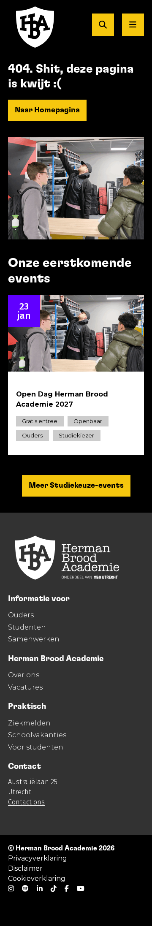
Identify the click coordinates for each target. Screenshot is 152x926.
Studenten (27, 627)
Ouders (21, 615)
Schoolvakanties (37, 735)
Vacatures (25, 687)
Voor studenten (35, 747)
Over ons (23, 675)
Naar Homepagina (47, 110)
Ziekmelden (29, 723)
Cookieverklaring (36, 878)
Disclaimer (25, 868)
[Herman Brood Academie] (27, 27)
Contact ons (26, 802)
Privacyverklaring (37, 858)
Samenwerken (34, 639)
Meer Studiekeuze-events (76, 485)
